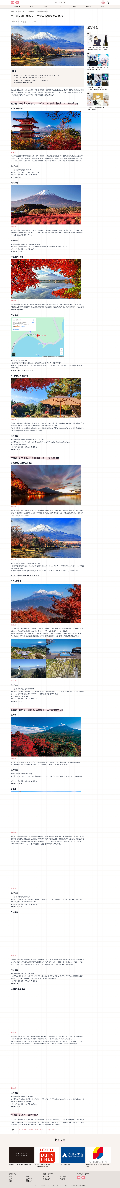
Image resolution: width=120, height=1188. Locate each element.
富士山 (31, 1129)
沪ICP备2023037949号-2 (78, 1185)
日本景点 (18, 11)
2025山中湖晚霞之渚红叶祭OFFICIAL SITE (25, 575)
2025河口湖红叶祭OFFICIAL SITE (22, 370)
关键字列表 (46, 1179)
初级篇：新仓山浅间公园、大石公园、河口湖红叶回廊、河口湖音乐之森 (36, 75)
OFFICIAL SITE (17, 177)
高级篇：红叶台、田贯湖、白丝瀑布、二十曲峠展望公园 (31, 80)
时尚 (60, 6)
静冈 (53, 1129)
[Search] (107, 2)
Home (12, 11)
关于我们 (63, 1177)
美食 (74, 6)
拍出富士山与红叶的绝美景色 (23, 82)
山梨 (36, 1129)
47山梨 (18, 1129)
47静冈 (24, 1129)
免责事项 (46, 1177)
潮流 (31, 6)
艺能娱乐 (88, 6)
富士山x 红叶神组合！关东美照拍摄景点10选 (35, 11)
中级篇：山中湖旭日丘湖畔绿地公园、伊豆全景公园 (30, 78)
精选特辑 (63, 1179)
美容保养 (17, 6)
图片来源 (13, 152)
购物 (102, 6)
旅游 (45, 6)
